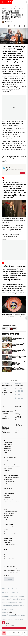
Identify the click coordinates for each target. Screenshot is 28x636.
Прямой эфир (7, 446)
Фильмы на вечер (8, 515)
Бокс (5, 551)
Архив (16, 427)
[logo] (9, 2)
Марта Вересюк (8, 21)
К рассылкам (9, 579)
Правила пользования (7, 420)
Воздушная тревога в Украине (11, 464)
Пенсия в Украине (8, 505)
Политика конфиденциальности (6, 424)
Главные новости (8, 442)
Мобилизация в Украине (11, 475)
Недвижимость (8, 538)
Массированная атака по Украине (12, 466)
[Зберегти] (24, 26)
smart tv (6, 592)
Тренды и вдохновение (9, 544)
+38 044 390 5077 (19, 385)
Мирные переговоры (9, 463)
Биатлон (6, 556)
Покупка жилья (7, 542)
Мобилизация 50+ (8, 479)
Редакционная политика (7, 411)
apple (16, 588)
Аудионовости (7, 450)
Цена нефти (7, 495)
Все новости (7, 440)
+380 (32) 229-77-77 (10, 612)
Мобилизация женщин (9, 481)
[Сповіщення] (26, 2)
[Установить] (14, 625)
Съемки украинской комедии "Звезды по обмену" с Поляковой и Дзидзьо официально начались (19, 6)
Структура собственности (18, 425)
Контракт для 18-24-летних (10, 483)
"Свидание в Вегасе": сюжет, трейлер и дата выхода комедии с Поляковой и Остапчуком (13, 123)
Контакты (17, 419)
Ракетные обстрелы (8, 459)
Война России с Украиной (11, 457)
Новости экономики (9, 493)
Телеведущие (5, 416)
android (6, 588)
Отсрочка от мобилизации (10, 485)
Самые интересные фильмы (10, 511)
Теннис (5, 554)
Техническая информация (18, 417)
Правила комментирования (19, 414)
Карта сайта (17, 430)
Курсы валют (7, 497)
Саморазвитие (7, 531)
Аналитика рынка (8, 540)
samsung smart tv (16, 592)
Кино (9, 6)
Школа (5, 528)
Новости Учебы (8, 524)
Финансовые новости (9, 499)
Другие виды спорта (9, 558)
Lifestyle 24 (4, 6)
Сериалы (6, 519)
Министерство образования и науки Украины (15, 526)
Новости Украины (8, 444)
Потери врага (7, 470)
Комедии (6, 517)
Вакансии (17, 422)
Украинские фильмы (9, 513)
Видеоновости (7, 448)
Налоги (6, 503)
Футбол (6, 553)
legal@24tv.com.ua (18, 614)
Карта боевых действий (9, 461)
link (15, 391)
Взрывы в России (8, 468)
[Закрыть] (25, 622)
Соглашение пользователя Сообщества (18, 410)
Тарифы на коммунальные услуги (12, 501)
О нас (3, 406)
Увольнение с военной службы (11, 477)
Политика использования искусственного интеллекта (5, 428)
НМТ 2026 (6, 530)
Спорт (5, 549)
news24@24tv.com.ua (7, 385)
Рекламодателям (5, 418)
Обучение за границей (9, 533)
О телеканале (5, 413)
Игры (16, 432)
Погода (5, 452)
